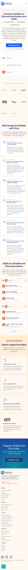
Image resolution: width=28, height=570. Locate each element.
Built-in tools (4, 497)
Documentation (5, 531)
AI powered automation (7, 524)
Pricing (3, 499)
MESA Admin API (5, 533)
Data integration (5, 522)
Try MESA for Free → (14, 460)
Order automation (5, 515)
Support (3, 549)
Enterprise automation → (12, 179)
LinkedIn (11, 557)
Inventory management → (12, 220)
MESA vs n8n (4, 510)
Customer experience (6, 518)
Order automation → (11, 159)
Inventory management (7, 517)
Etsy (17, 10)
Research (3, 538)
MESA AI (3, 492)
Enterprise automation (6, 526)
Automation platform (6, 490)
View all (14, 331)
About (2, 545)
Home (4, 10)
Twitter (2, 557)
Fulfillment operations (6, 520)
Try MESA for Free (14, 45)
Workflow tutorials (5, 536)
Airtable (13, 10)
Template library (5, 494)
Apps (8, 10)
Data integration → (10, 141)
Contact (3, 550)
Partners (3, 547)
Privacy (2, 561)
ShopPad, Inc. (22, 560)
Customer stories (5, 540)
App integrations (5, 495)
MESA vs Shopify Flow (6, 504)
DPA (9, 561)
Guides (3, 534)
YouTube (6, 557)
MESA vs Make (4, 508)
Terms (6, 561)
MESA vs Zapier (5, 506)
